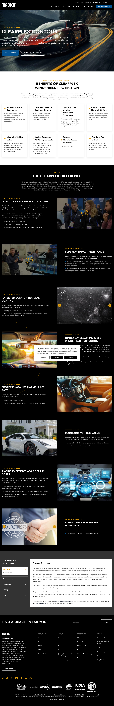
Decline (57, 357)
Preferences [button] (63, 353)
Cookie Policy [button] (70, 351)
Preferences (43, 357)
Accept (71, 357)
